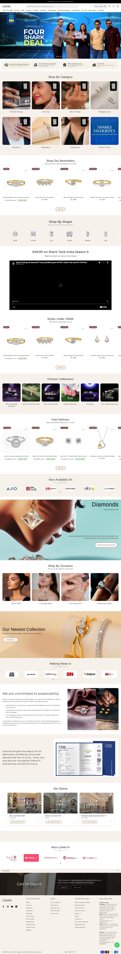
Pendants (29, 908)
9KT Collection (55, 910)
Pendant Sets (30, 927)
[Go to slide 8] (60, 679)
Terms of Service (80, 910)
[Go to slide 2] (58, 56)
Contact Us (78, 919)
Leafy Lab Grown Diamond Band (44, 197)
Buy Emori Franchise (81, 922)
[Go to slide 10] (62, 679)
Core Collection (55, 902)
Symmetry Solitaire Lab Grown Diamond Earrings (102, 355)
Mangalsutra (30, 922)
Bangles (28, 930)
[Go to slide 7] (59, 679)
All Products (54, 905)
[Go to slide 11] (63, 679)
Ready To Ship (55, 908)
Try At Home (54, 913)
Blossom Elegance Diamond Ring (73, 197)
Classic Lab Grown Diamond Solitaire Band (45, 456)
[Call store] (38, 822)
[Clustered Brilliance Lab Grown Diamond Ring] (16, 181)
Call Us (64, 887)
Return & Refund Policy (82, 902)
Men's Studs (30, 919)
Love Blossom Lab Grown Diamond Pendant (102, 456)
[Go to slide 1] (56, 56)
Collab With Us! (80, 924)
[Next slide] (117, 35)
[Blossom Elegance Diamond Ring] (73, 181)
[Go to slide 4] (62, 56)
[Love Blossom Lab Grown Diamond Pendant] (102, 440)
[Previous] (3, 235)
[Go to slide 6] (58, 679)
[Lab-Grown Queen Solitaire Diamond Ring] (16, 440)
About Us (78, 913)
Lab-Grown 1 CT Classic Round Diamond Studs (73, 456)
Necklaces (29, 910)
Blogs (77, 916)
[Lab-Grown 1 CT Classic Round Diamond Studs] (73, 440)
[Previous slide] (4, 35)
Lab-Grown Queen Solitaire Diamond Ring (16, 456)
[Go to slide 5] (64, 56)
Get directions (18, 822)
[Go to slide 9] (61, 679)
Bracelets (29, 913)
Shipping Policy (80, 905)
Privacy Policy (79, 908)
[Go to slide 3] (60, 56)
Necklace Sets (30, 924)
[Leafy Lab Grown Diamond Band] (44, 181)
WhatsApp (77, 887)
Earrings (28, 905)
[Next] (117, 235)
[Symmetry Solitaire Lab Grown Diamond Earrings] (102, 339)
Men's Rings (30, 916)
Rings (28, 902)
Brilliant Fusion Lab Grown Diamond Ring (102, 197)
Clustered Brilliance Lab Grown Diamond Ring (16, 197)
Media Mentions (80, 927)
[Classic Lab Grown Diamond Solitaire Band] (44, 440)
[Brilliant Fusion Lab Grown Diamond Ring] (102, 181)
